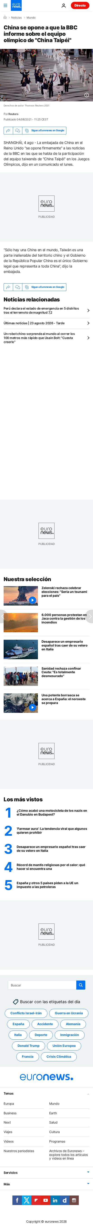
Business (10, 1113)
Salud (53, 1122)
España (18, 1024)
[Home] (5, 17)
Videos (9, 1141)
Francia (27, 1057)
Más (7, 1184)
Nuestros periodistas (19, 1151)
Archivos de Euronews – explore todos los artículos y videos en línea (68, 1154)
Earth (53, 1113)
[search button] (80, 985)
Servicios (10, 1172)
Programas (57, 1141)
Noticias (16, 17)
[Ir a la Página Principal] (16, 5)
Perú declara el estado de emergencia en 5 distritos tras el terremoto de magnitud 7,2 (41, 310)
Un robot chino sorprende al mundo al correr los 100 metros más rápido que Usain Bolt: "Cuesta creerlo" (39, 338)
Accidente (45, 1024)
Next (7, 1122)
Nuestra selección (27, 579)
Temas (9, 1093)
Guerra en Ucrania (69, 1013)
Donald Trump (29, 1046)
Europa (9, 1103)
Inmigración (69, 1035)
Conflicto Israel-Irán (26, 1013)
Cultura (54, 1132)
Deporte (41, 1035)
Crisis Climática (58, 1057)
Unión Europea (64, 1046)
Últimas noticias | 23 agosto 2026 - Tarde (34, 323)
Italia (18, 1035)
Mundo (31, 17)
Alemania (73, 1024)
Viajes (8, 1132)
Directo (80, 5)
